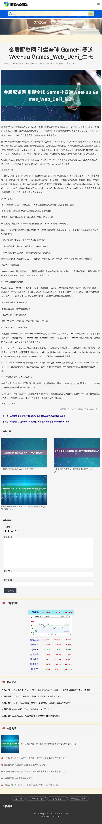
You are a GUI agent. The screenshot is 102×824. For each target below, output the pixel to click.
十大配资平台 (36, 798)
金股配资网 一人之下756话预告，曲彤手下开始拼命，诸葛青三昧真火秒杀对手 (36, 702)
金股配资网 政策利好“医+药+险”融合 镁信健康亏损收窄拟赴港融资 (37, 416)
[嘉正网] (16, 4)
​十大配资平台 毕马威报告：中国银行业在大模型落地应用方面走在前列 (35, 757)
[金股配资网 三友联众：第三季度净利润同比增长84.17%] (77, 452)
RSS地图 (54, 813)
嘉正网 (18, 798)
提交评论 (10, 590)
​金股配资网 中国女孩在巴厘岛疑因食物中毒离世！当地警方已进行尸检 (35, 771)
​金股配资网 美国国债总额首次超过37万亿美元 (24, 764)
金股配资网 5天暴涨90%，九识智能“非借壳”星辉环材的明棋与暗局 (30, 715)
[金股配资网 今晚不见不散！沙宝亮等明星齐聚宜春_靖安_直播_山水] (24, 489)
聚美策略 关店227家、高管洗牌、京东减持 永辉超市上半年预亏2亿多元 (39, 421)
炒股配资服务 (78, 798)
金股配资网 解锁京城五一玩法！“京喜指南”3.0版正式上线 (26, 709)
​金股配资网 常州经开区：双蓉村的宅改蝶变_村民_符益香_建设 (32, 784)
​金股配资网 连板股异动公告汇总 (18, 778)
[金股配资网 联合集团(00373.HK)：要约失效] (24, 452)
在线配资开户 (57, 798)
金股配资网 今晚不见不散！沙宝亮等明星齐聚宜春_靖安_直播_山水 (48, 744)
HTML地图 (63, 813)
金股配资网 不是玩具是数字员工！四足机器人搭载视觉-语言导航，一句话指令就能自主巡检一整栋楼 (45, 690)
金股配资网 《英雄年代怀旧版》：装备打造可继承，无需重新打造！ (31, 696)
